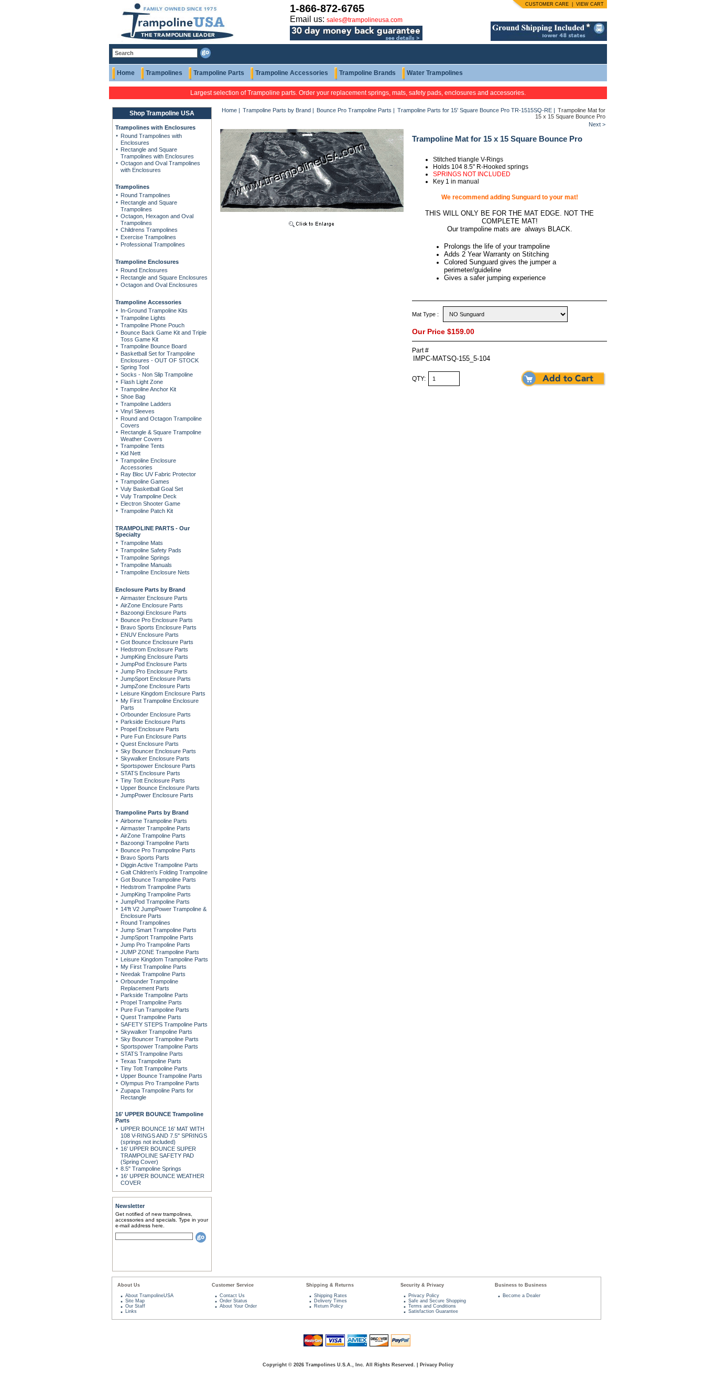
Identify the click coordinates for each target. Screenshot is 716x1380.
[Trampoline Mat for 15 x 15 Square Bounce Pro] (312, 228)
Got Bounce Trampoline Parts (158, 879)
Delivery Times (330, 1300)
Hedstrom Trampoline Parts (156, 887)
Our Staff (135, 1306)
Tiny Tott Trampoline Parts (154, 1068)
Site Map (135, 1300)
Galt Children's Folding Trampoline (164, 872)
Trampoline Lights (143, 318)
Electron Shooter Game (150, 503)
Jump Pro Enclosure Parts (154, 671)
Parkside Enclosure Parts (153, 722)
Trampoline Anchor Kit (148, 389)
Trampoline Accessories (291, 73)
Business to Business (521, 1285)
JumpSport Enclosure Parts (156, 679)
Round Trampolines (145, 195)
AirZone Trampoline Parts (153, 835)
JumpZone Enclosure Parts (155, 686)
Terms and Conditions (432, 1306)
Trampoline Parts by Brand (152, 812)
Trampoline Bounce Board (154, 346)
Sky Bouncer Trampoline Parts (160, 1039)
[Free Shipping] (549, 38)
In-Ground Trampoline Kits (154, 310)
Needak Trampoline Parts (153, 974)
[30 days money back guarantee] (356, 41)
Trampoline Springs (145, 557)
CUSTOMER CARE (547, 4)
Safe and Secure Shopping (437, 1300)
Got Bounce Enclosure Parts (157, 642)
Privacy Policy (423, 1295)
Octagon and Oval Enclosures (159, 285)
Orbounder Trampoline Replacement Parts (149, 984)
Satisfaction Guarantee (433, 1311)
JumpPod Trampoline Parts (155, 901)
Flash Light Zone (142, 382)
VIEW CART (590, 4)
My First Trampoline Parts (154, 967)
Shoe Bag (133, 396)
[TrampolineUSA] (172, 42)
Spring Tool (135, 367)
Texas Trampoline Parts (151, 1061)
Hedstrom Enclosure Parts (154, 649)
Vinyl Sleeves (138, 411)
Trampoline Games (145, 481)
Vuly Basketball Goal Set (152, 489)
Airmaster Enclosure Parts (154, 598)
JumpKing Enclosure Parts (154, 657)
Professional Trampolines (153, 244)
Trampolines (164, 73)
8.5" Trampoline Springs (151, 1168)
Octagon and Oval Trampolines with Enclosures (160, 166)
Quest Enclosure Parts (150, 744)
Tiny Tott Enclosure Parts (153, 780)
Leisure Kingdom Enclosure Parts (163, 693)
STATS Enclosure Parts (150, 773)
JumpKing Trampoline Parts (156, 894)
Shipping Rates (330, 1295)
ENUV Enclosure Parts (150, 635)
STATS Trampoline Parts (152, 1054)
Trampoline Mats (142, 543)
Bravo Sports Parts (145, 857)
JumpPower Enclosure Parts (157, 795)
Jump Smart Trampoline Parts (159, 930)
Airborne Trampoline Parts (154, 821)
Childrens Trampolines (149, 230)
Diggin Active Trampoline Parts (159, 865)
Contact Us (232, 1295)
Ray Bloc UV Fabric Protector (158, 474)
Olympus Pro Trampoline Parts (160, 1083)
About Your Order (238, 1306)
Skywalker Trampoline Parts (156, 1032)
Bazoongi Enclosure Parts (154, 612)
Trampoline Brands (367, 73)
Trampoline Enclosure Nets (155, 572)
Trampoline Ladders (146, 404)
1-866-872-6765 (327, 8)
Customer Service (233, 1285)
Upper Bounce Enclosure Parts (160, 788)
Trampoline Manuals (146, 565)
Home (126, 73)
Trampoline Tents (143, 446)
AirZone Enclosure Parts (152, 605)
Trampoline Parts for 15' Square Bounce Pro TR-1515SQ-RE (474, 110)
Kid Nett (130, 453)
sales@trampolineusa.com (365, 20)
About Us (128, 1285)
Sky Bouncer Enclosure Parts (158, 751)
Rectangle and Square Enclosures (164, 277)
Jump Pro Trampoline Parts (155, 945)
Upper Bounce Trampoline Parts (161, 1076)
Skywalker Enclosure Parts (155, 758)
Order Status (233, 1300)
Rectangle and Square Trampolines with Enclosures (157, 152)
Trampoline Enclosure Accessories (148, 463)
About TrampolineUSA (149, 1295)
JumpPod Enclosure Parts (154, 664)
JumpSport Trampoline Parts (157, 937)
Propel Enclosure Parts (150, 729)
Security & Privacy (422, 1285)
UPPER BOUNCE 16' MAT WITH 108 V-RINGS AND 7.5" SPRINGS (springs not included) (164, 1135)
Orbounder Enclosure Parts (156, 714)
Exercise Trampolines (148, 237)
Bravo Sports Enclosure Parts (159, 627)
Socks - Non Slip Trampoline (157, 374)
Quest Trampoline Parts (151, 1017)
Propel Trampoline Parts (151, 1002)
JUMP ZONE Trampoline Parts (160, 952)
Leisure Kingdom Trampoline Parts (164, 959)
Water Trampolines (435, 73)
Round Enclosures (144, 270)
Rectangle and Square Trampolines (149, 205)
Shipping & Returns (330, 1285)
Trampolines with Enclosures (155, 127)
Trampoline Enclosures (147, 262)
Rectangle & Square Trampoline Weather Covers (161, 435)
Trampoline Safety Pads (151, 550)
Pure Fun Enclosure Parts (154, 736)
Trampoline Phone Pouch (153, 325)
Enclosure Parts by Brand (150, 589)
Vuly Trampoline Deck (149, 496)
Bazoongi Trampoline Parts (155, 843)
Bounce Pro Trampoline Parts (158, 850)
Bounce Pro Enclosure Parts (157, 620)
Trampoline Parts (218, 73)
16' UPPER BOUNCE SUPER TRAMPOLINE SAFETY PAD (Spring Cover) (158, 1155)
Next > (597, 124)
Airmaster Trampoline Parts (155, 828)
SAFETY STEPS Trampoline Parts (164, 1024)
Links (131, 1311)
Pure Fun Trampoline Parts (155, 1010)
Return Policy (328, 1306)
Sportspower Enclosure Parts (158, 766)
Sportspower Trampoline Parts (159, 1046)
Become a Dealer (521, 1295)
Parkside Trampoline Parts (154, 995)
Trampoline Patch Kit (147, 511)
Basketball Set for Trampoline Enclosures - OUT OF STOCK (160, 356)
